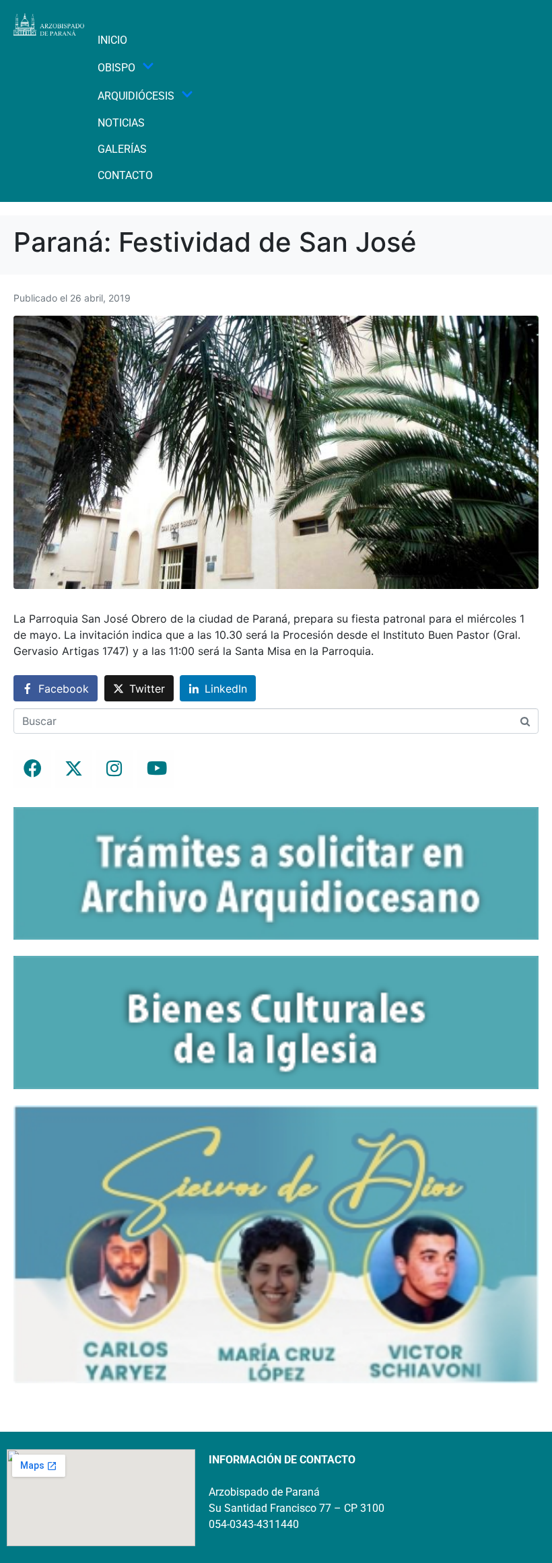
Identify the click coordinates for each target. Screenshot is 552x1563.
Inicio (112, 40)
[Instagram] (114, 769)
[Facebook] (32, 769)
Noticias (121, 122)
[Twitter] (73, 769)
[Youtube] (155, 769)
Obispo (116, 67)
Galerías (122, 149)
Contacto (125, 175)
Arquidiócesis (136, 96)
